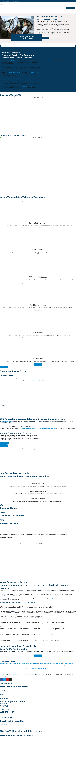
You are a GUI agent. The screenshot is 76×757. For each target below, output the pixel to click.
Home (25, 7)
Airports (37, 7)
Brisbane (71, 663)
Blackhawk (55, 663)
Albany (10, 663)
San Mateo (51, 665)
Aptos (27, 663)
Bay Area (44, 7)
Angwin (14, 663)
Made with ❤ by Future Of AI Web (16, 736)
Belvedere (41, 663)
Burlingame (2, 665)
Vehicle (55, 7)
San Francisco (38, 665)
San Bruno (25, 665)
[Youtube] (72, 1)
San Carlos (31, 665)
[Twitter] (70, 1)
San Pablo (56, 665)
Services (31, 7)
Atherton (32, 663)
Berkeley (50, 663)
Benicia (46, 663)
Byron (7, 665)
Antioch (24, 663)
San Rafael (61, 665)
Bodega (60, 663)
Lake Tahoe (15, 665)
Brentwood (65, 663)
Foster (10, 665)
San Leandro (45, 665)
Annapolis (19, 663)
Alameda (2, 663)
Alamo (6, 663)
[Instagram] (74, 1)
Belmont (36, 663)
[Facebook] (68, 1)
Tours (50, 7)
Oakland (21, 665)
